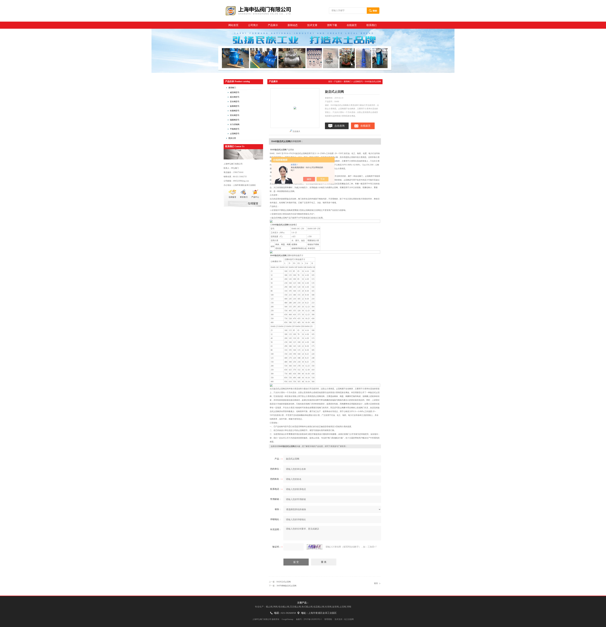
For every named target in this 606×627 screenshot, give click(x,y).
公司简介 (253, 25)
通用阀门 (232, 88)
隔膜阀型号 (234, 120)
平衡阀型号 (234, 129)
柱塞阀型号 (234, 111)
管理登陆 (328, 619)
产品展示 (273, 25)
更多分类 (232, 138)
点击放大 (296, 131)
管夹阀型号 (234, 115)
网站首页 (233, 25)
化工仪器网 (349, 619)
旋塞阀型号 (234, 106)
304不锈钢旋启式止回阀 (286, 586)
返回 (376, 583)
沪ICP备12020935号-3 (312, 619)
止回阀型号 (234, 133)
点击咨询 (339, 125)
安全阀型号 (234, 101)
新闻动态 (293, 25)
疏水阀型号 (234, 97)
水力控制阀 (234, 124)
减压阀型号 (234, 92)
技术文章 (312, 25)
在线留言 (352, 25)
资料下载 (332, 25)
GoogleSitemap (287, 619)
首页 (330, 81)
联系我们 (371, 25)
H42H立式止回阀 (283, 582)
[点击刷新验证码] (314, 547)
